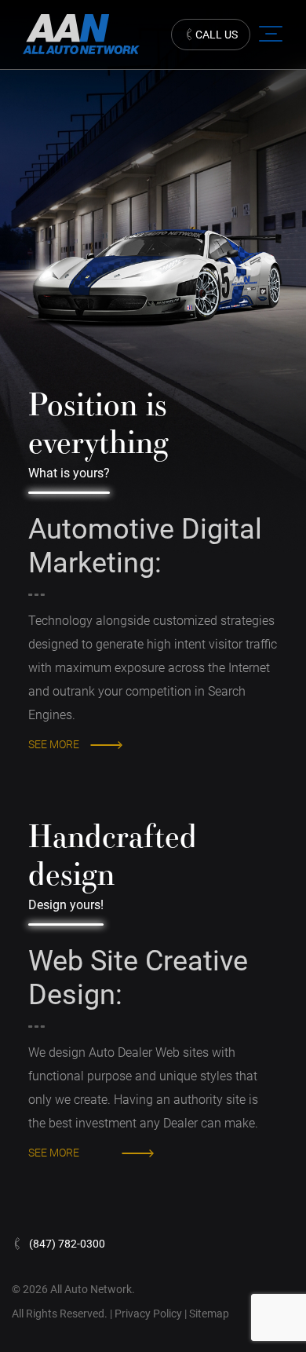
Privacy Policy (149, 1313)
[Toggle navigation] (267, 33)
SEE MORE (53, 744)
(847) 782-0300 (67, 1243)
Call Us (216, 34)
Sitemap (209, 1313)
